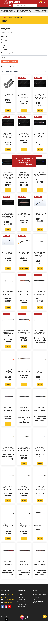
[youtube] (9, 606)
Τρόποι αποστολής (21, 599)
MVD (4, 45)
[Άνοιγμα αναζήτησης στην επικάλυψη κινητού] (25, 5)
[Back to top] (45, 616)
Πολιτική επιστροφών (22, 604)
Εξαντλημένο (24, 268)
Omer (4, 47)
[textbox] (23, 32)
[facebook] (2, 606)
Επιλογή (8, 110)
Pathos (5, 49)
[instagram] (6, 606)
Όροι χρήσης (20, 597)
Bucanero (5, 42)
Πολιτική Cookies (21, 606)
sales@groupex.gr (8, 602)
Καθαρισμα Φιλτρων (9, 61)
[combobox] (24, 32)
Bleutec (5, 40)
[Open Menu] (10, 5)
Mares (4, 44)
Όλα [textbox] (3, 57)
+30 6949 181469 (10, 599)
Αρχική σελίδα (3, 17)
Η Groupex (19, 594)
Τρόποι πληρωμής (21, 601)
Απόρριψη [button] (29, 164)
